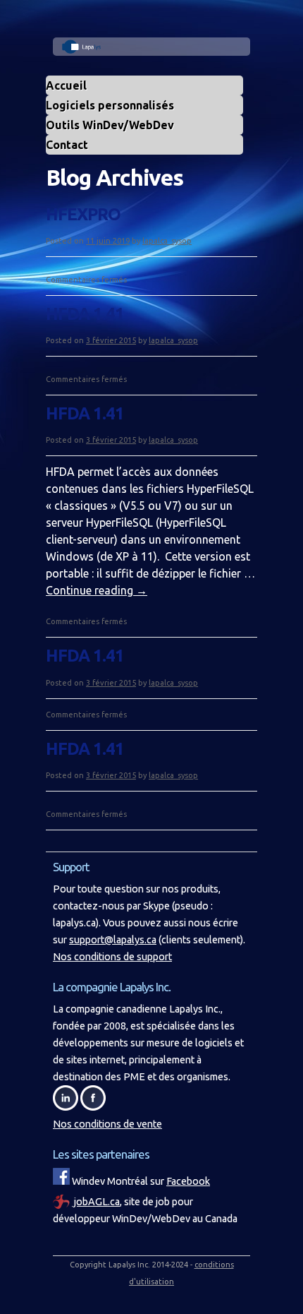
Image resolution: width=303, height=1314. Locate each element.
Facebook (188, 1181)
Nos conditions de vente (107, 1124)
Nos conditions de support (112, 956)
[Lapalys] (151, 48)
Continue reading (96, 590)
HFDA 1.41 (85, 313)
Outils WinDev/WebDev (110, 125)
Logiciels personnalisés (110, 105)
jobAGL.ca (96, 1201)
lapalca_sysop (167, 241)
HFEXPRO (83, 214)
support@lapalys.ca (112, 939)
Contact (67, 144)
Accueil (66, 85)
